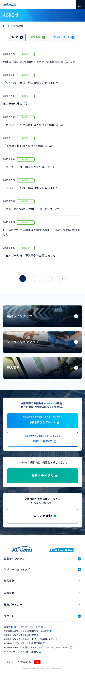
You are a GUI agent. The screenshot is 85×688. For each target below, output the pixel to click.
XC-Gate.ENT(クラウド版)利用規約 (21, 651)
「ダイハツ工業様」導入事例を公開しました (30, 82)
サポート (9, 616)
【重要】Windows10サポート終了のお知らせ (31, 209)
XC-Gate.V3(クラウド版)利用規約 (20, 635)
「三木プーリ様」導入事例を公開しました (29, 255)
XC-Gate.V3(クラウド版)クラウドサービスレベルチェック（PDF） (36, 647)
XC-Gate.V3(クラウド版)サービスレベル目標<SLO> (29, 639)
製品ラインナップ (14, 558)
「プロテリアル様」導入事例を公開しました (30, 188)
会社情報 (8, 627)
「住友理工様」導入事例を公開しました (28, 145)
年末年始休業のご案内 (17, 103)
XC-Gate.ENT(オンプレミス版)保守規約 (23, 643)
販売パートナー (13, 604)
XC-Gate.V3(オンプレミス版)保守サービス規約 (26, 631)
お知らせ (26, 54)
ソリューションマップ (17, 569)
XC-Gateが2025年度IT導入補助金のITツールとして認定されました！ (41, 232)
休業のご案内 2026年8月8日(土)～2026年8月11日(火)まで (39, 61)
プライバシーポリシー (29, 627)
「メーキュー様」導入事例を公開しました (29, 167)
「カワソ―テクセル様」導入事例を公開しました (33, 125)
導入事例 (9, 580)
